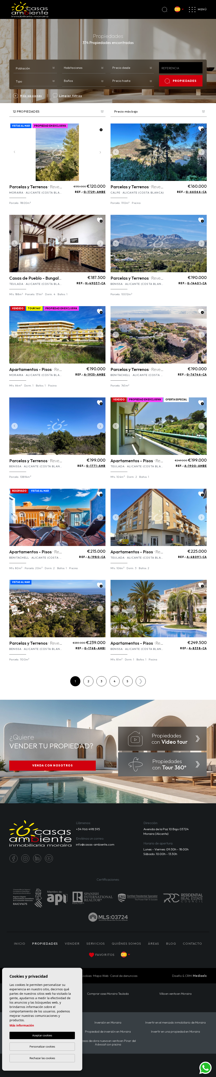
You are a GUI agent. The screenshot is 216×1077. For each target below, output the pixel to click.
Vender (72, 944)
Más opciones (31, 96)
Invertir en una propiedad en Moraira (175, 1031)
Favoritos (105, 955)
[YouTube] (49, 858)
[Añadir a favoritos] (100, 128)
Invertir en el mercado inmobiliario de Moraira (175, 1022)
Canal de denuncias (124, 976)
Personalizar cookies (42, 1046)
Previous (13, 152)
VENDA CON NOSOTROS (52, 765)
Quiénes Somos (126, 944)
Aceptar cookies (42, 1035)
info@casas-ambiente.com (95, 844)
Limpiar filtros (70, 96)
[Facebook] (13, 858)
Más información (21, 1025)
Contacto (192, 944)
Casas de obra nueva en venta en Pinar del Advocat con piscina (108, 1042)
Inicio (20, 944)
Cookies (86, 976)
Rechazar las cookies (42, 1058)
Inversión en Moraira (107, 1022)
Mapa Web (101, 976)
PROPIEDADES (185, 81)
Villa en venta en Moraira (175, 994)
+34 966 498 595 (88, 829)
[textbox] (36, 68)
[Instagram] (25, 858)
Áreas (153, 944)
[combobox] (35, 67)
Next (101, 152)
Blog (171, 944)
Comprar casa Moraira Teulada (108, 994)
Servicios (95, 944)
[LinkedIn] (37, 858)
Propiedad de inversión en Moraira (108, 1031)
